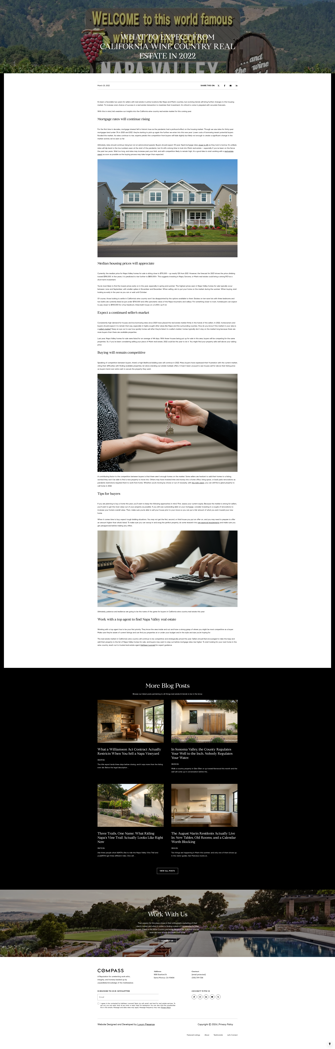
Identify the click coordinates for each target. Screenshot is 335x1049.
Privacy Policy (166, 1007)
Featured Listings (193, 1035)
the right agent (198, 483)
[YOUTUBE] (212, 997)
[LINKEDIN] (206, 997)
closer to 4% (203, 145)
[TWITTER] (218, 997)
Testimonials (218, 1035)
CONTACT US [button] (167, 941)
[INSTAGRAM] (200, 997)
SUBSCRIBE (167, 997)
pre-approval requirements (208, 522)
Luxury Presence (146, 1024)
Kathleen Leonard (148, 645)
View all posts (167, 871)
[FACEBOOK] (194, 997)
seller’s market (105, 329)
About (207, 1035)
